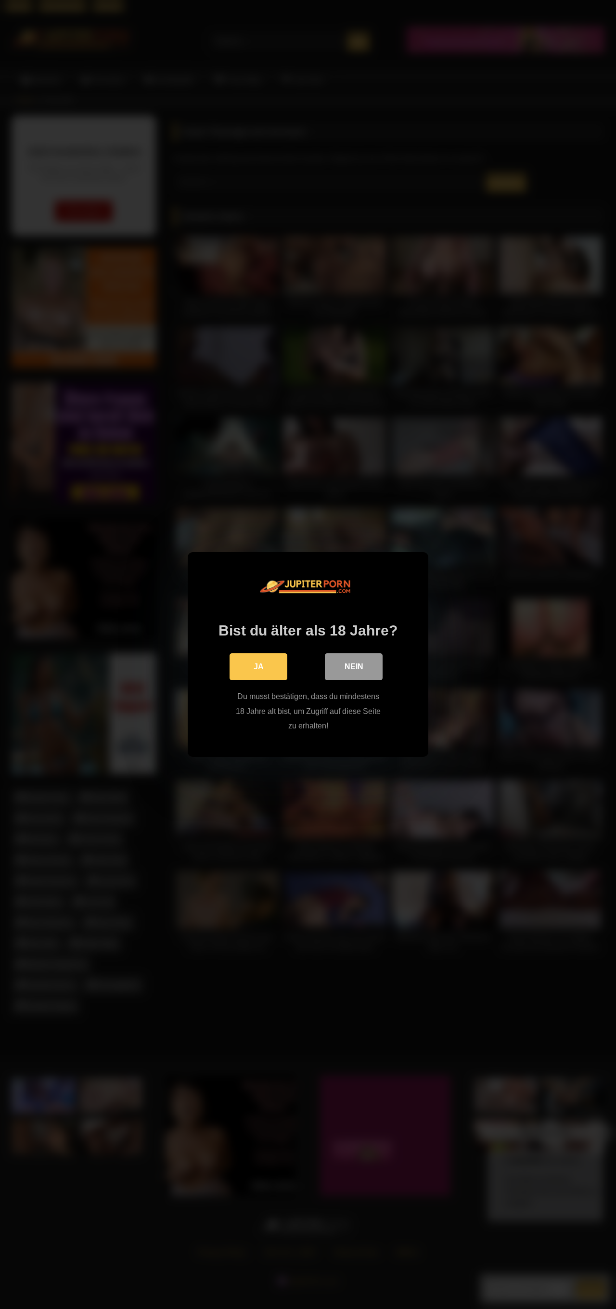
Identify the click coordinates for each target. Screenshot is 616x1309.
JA (259, 666)
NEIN (354, 666)
